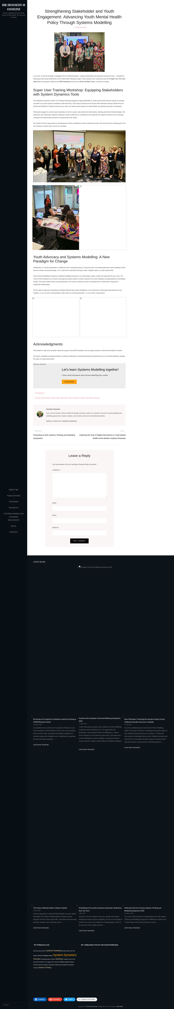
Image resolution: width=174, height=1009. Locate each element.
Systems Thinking (44, 967)
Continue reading (41, 745)
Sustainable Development (68, 964)
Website (55, 527)
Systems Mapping (43, 955)
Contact (13, 532)
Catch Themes (119, 1006)
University (41, 962)
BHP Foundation (64, 81)
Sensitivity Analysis (46, 959)
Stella (67, 950)
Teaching (13, 502)
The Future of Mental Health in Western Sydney (50, 908)
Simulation (37, 959)
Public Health (55, 398)
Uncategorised (39, 393)
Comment (56, 470)
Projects (13, 508)
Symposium (51, 964)
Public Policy (64, 398)
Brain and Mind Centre (87, 81)
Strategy (64, 950)
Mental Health (45, 398)
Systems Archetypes (43, 964)
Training (65, 959)
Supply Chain (58, 964)
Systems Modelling (87, 398)
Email (54, 515)
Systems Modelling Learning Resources (14, 517)
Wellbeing (62, 962)
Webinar (51, 955)
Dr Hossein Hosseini (92, 1006)
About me (13, 490)
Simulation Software (69, 962)
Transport (35, 967)
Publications (13, 496)
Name (54, 503)
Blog (13, 526)
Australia (38, 398)
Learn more (69, 382)
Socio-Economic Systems (39, 950)
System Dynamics (74, 398)
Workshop (96, 398)
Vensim (53, 959)
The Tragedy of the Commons (51, 962)
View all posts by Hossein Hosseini (61, 421)
